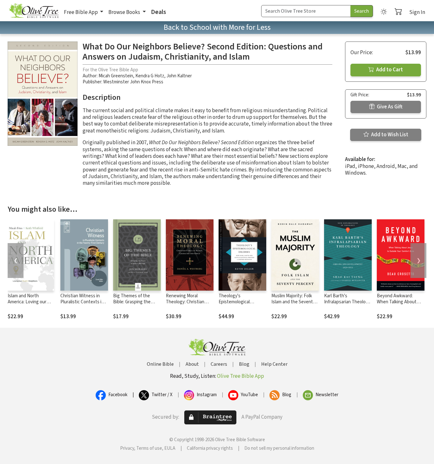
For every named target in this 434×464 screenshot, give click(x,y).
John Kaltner (179, 76)
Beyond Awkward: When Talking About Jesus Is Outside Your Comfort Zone (398, 305)
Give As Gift (389, 107)
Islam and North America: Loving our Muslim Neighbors (27, 302)
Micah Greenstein (115, 76)
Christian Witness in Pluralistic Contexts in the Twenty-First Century (82, 305)
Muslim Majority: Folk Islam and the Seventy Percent (293, 302)
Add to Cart (389, 70)
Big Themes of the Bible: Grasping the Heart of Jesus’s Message (132, 305)
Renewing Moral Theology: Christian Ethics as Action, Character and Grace (186, 305)
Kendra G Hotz (149, 76)
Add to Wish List (389, 135)
